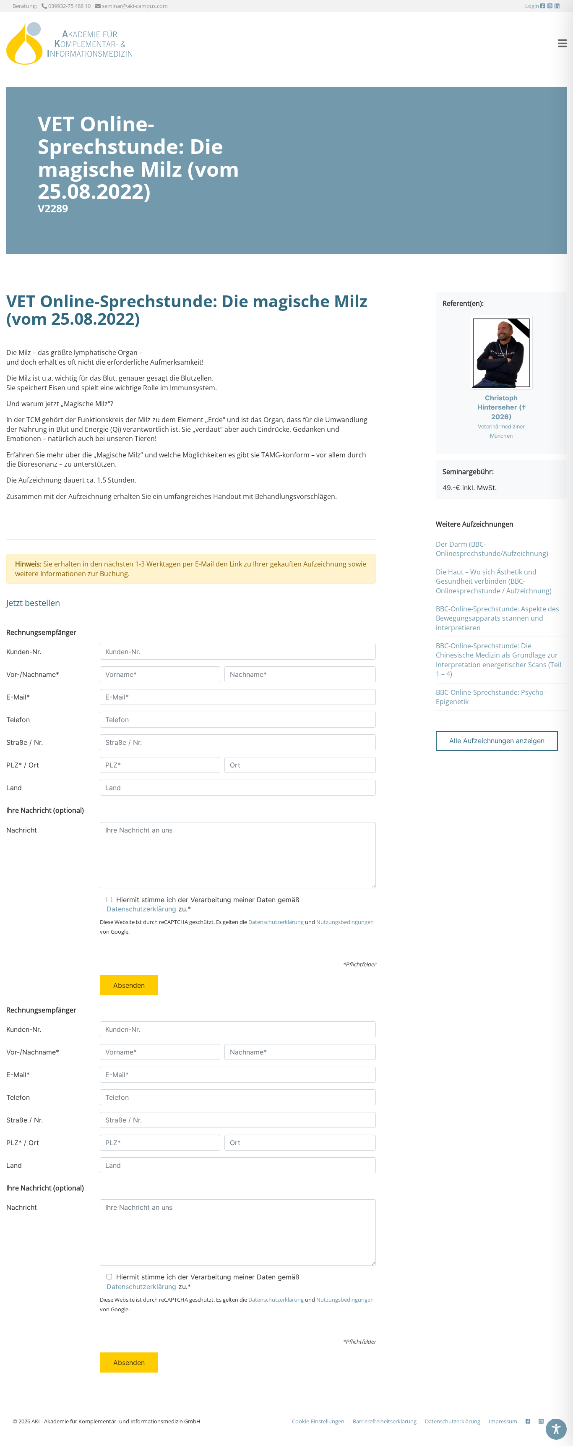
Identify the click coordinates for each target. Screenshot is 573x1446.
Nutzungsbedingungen (345, 922)
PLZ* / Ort (22, 765)
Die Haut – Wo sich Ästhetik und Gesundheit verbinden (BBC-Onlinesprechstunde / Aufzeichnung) (494, 581)
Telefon (18, 719)
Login (532, 6)
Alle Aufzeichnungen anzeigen (496, 740)
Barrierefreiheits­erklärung (385, 1421)
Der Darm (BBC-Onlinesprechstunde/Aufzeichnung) (492, 549)
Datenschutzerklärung (141, 909)
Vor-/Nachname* (32, 674)
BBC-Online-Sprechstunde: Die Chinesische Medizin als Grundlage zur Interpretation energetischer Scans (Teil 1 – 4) (498, 660)
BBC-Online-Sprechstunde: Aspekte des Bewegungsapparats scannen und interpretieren (497, 618)
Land (14, 787)
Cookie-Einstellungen (318, 1421)
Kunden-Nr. (23, 651)
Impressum (503, 1421)
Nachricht (21, 830)
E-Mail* (18, 697)
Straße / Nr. (24, 742)
